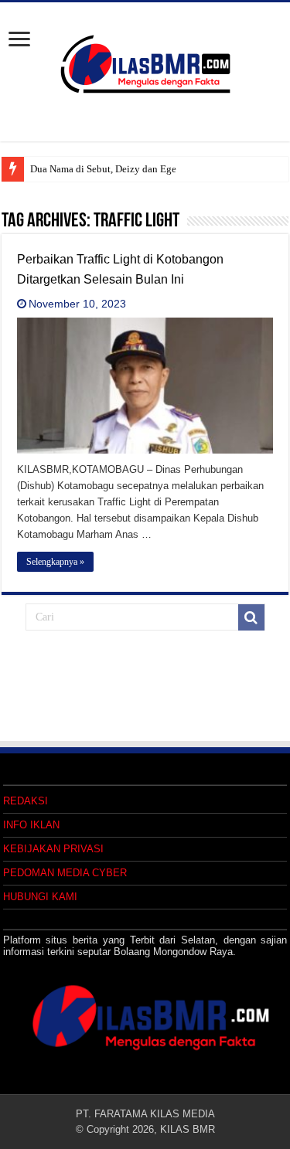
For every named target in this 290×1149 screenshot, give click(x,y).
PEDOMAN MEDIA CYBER (65, 873)
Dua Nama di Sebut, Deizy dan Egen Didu (117, 169)
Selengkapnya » (55, 561)
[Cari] (251, 617)
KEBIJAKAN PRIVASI (53, 849)
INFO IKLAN (31, 825)
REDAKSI (25, 801)
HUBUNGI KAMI (40, 897)
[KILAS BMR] (145, 61)
